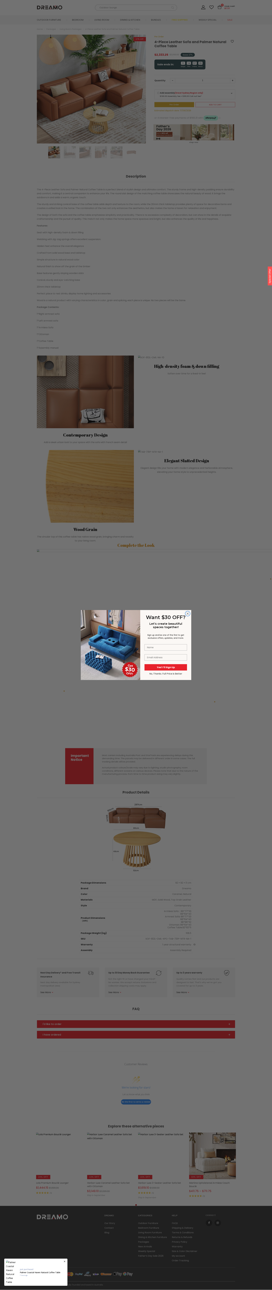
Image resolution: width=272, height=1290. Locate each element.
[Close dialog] (187, 613)
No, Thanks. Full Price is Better (165, 673)
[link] (110, 625)
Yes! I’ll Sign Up (166, 667)
